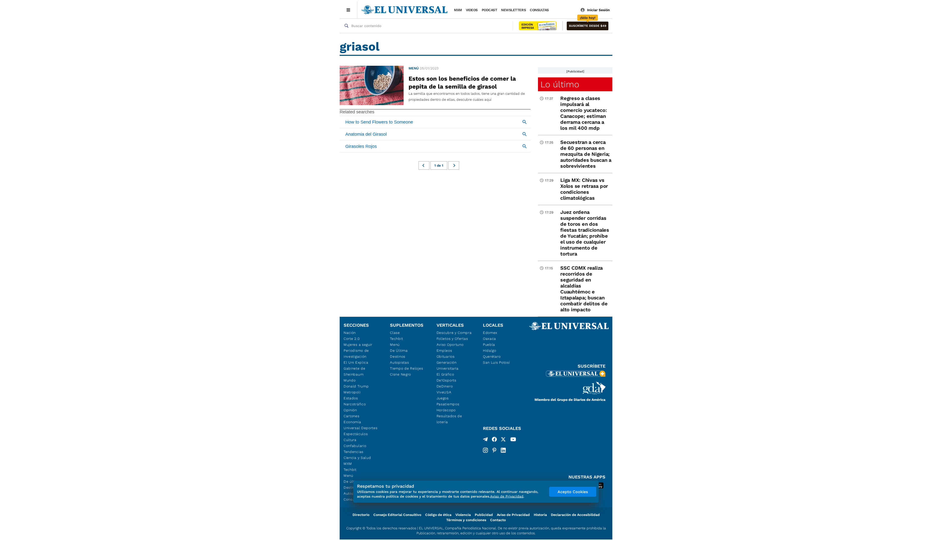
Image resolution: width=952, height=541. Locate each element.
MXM (458, 10)
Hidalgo (489, 350)
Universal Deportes (361, 428)
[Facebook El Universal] (494, 440)
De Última (399, 350)
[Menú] (348, 9)
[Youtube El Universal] (513, 440)
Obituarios (446, 356)
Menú (414, 68)
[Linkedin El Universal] (503, 450)
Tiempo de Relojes (406, 368)
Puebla (489, 345)
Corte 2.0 (352, 339)
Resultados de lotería (449, 419)
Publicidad (484, 515)
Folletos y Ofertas (452, 339)
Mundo (350, 380)
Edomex (490, 333)
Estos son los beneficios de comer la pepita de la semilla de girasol (462, 82)
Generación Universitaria (448, 365)
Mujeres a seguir (358, 345)
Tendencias (353, 452)
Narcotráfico (355, 404)
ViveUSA (444, 392)
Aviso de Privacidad (513, 515)
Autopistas (399, 362)
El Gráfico (445, 374)
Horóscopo (446, 410)
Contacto (498, 520)
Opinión (350, 410)
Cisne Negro (400, 374)
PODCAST (489, 10)
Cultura (350, 440)
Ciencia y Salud (357, 458)
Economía (352, 422)
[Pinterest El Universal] (494, 450)
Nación (350, 333)
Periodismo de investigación (356, 353)
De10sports (446, 380)
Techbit (350, 470)
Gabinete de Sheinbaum (354, 371)
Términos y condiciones (466, 520)
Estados (351, 398)
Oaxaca (489, 339)
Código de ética (438, 515)
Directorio (361, 515)
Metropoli (352, 392)
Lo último (559, 84)
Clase (395, 333)
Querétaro (492, 356)
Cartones (351, 416)
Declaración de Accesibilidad (575, 515)
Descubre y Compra (454, 333)
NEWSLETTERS (513, 10)
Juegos (443, 398)
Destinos (397, 356)
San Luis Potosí (496, 362)
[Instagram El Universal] (485, 450)
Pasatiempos (448, 404)
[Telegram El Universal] (485, 440)
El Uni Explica (356, 362)
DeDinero (445, 386)
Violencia (463, 515)
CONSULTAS (539, 10)
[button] (587, 26)
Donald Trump (356, 386)
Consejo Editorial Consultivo (397, 515)
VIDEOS (472, 10)
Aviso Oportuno (450, 345)
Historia (540, 515)
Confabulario (355, 446)
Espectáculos (356, 434)
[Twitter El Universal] (503, 440)
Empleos (444, 350)
